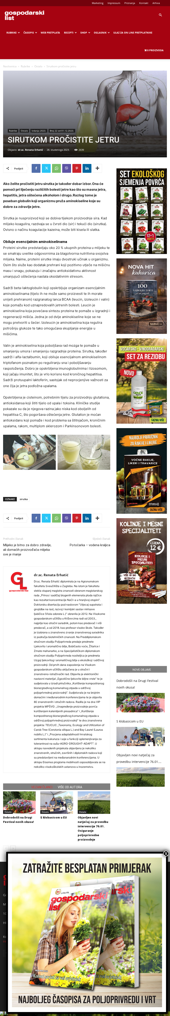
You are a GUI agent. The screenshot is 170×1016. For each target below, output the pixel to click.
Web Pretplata (50, 32)
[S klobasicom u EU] (56, 802)
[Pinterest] (76, 168)
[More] (97, 168)
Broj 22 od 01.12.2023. (62, 130)
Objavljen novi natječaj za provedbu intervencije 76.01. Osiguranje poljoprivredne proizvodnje (137, 759)
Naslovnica (10, 66)
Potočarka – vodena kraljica (90, 545)
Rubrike (11, 32)
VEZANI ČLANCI (41, 787)
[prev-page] (6, 848)
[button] (160, 15)
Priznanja (129, 3)
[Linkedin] (87, 168)
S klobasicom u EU (53, 817)
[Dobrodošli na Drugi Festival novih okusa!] (19, 802)
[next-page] (13, 848)
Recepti (68, 32)
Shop (83, 32)
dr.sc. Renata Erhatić (30, 149)
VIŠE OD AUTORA (70, 787)
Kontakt (143, 3)
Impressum (114, 3)
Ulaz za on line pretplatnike (132, 32)
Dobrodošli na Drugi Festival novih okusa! (137, 684)
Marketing (97, 3)
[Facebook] (36, 168)
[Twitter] (46, 168)
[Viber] (66, 168)
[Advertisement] (56, 482)
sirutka (24, 499)
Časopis (28, 32)
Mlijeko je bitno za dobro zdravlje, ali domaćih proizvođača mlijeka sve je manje (27, 549)
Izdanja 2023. (39, 130)
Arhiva (156, 3)
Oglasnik (100, 32)
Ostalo (38, 66)
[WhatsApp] (56, 168)
